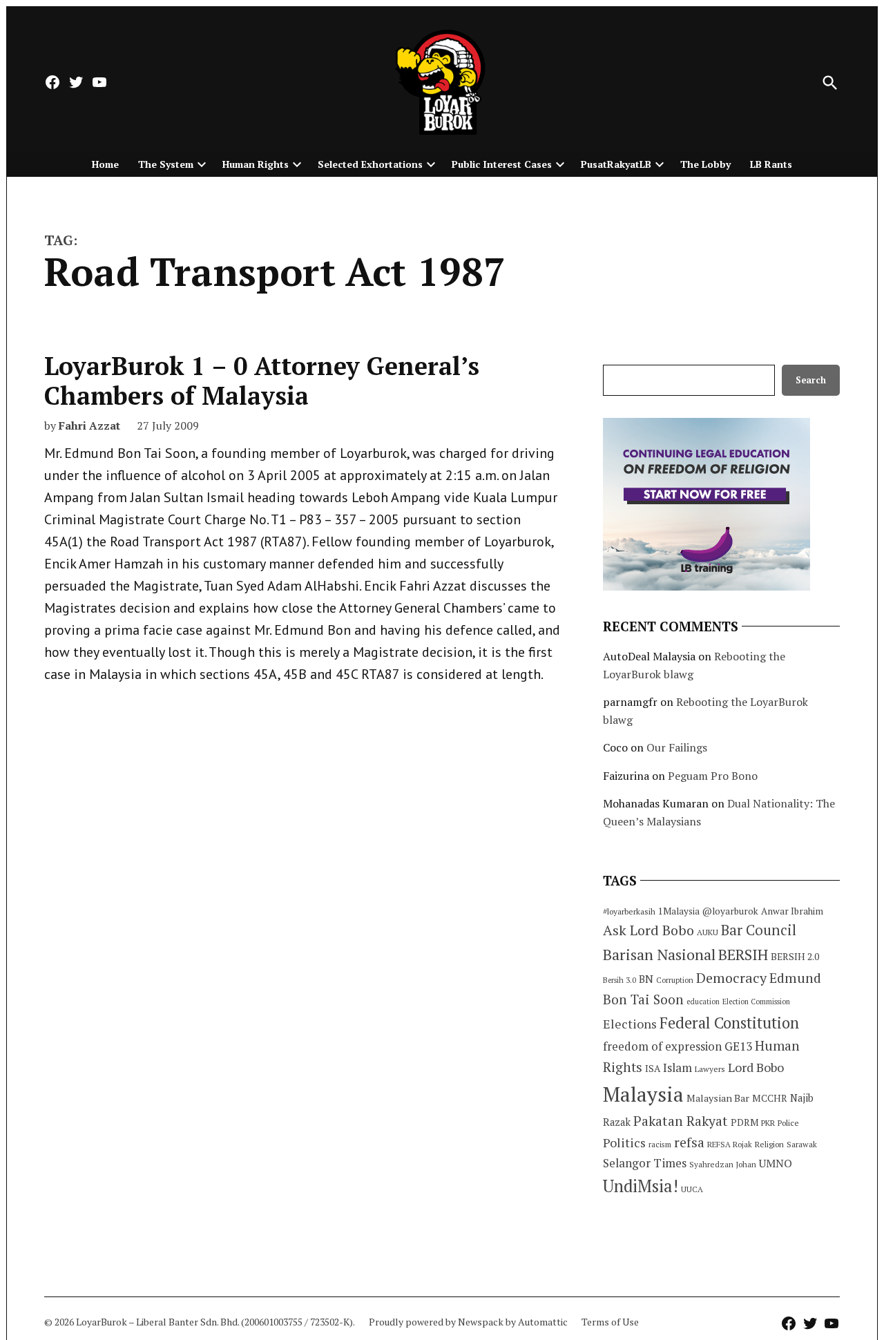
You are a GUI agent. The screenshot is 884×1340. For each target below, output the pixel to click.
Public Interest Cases (502, 164)
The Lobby (705, 164)
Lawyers (710, 1069)
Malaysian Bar (717, 1097)
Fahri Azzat (89, 425)
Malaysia (643, 1094)
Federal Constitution (729, 1023)
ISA (652, 1068)
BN (646, 979)
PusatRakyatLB (616, 164)
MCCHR (769, 1098)
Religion (769, 1144)
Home (105, 164)
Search (811, 380)
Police (788, 1123)
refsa (689, 1142)
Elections (630, 1023)
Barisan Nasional (659, 954)
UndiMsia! (640, 1186)
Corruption (674, 980)
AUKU (707, 932)
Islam (677, 1067)
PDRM (744, 1122)
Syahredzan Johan (722, 1164)
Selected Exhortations (370, 164)
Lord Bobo (756, 1067)
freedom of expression (662, 1046)
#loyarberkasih (629, 911)
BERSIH (743, 954)
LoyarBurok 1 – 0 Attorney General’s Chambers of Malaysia (261, 381)
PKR (768, 1123)
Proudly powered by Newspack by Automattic (468, 1321)
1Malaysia (679, 911)
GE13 (738, 1046)
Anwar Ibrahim (792, 911)
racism (659, 1144)
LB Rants (771, 164)
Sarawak (802, 1144)
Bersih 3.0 (619, 980)
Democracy (731, 977)
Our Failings (676, 747)
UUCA (692, 1189)
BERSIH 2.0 (795, 956)
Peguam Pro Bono (713, 775)
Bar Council (758, 930)
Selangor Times (644, 1163)
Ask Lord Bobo (648, 930)
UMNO (775, 1163)
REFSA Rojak (729, 1144)
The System (165, 164)
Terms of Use (610, 1321)
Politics (624, 1142)
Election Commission (756, 1001)
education (703, 1001)
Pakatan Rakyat (680, 1121)
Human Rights (255, 164)
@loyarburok (730, 911)
